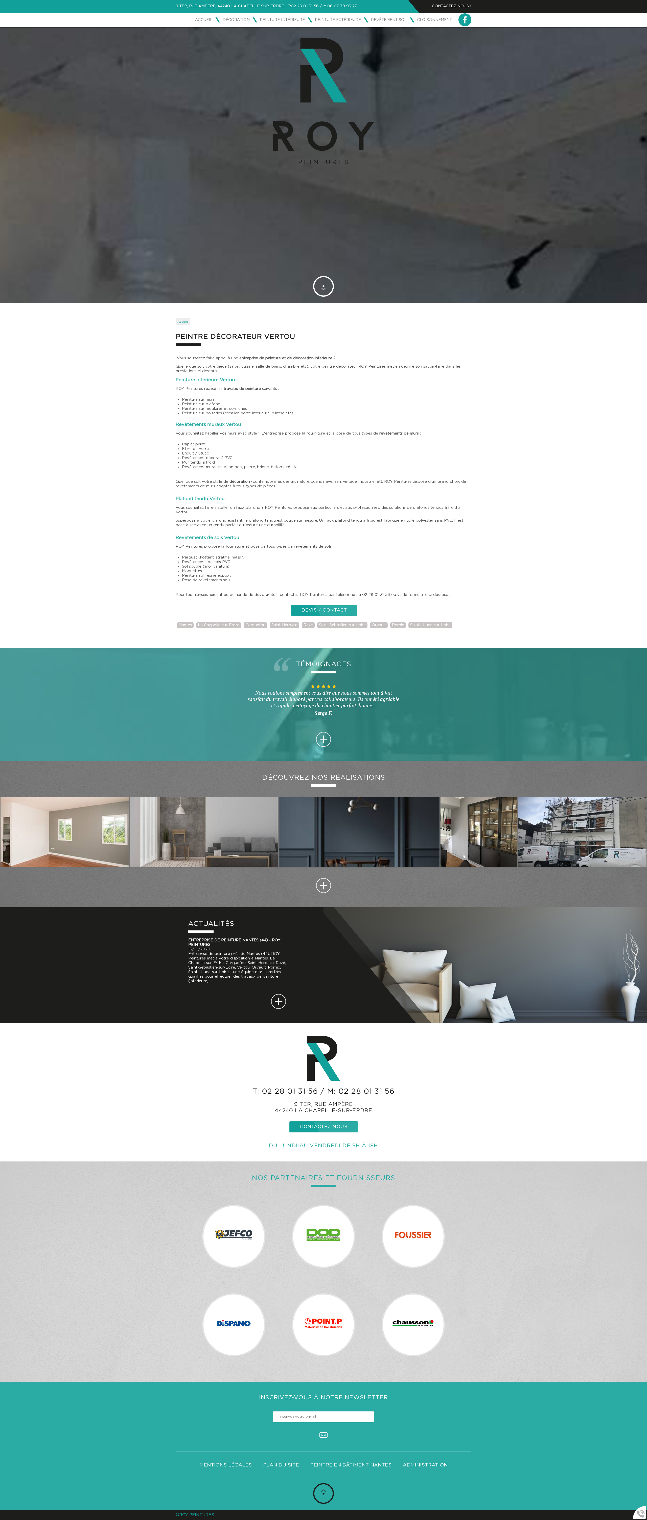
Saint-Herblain (284, 625)
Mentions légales (225, 1464)
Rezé (308, 625)
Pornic (398, 625)
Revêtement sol (389, 20)
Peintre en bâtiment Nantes (350, 1464)
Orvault (379, 625)
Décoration (236, 20)
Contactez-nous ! (451, 6)
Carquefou (255, 625)
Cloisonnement (434, 20)
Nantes (185, 625)
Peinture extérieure (338, 20)
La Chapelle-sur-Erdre (218, 625)
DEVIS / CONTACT (324, 610)
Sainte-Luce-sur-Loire (430, 625)
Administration (425, 1464)
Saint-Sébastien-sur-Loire (342, 625)
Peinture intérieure (282, 20)
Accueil (204, 20)
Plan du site (281, 1464)
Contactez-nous (324, 1127)
